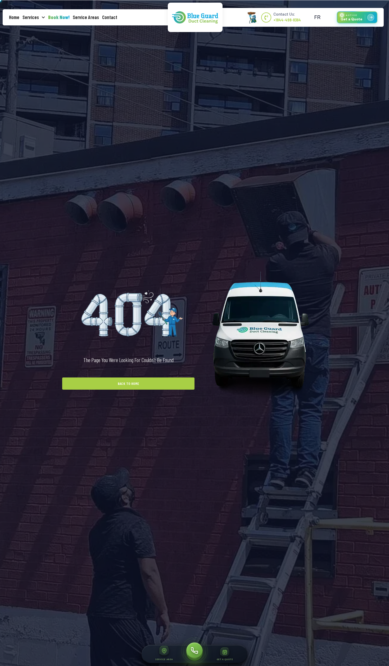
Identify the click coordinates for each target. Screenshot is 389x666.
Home (14, 17)
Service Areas (86, 17)
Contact (109, 17)
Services (30, 17)
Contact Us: (284, 14)
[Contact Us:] (266, 17)
